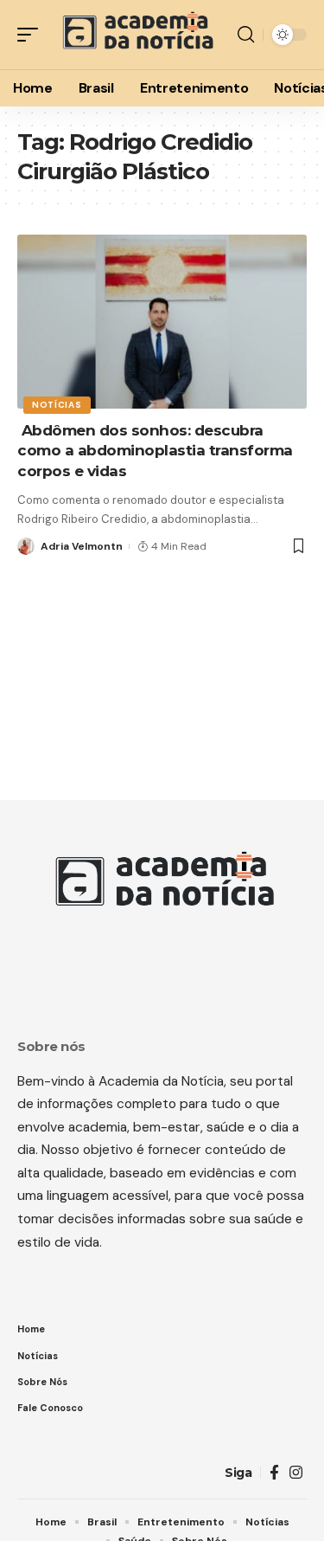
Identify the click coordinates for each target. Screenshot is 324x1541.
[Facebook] (274, 1473)
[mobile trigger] (32, 34)
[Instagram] (296, 1473)
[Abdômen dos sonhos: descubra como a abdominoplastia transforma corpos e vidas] (162, 322)
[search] (245, 34)
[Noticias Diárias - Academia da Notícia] (136, 34)
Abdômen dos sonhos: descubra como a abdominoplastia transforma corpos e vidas (155, 451)
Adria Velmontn (82, 546)
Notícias (57, 404)
